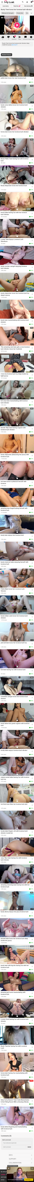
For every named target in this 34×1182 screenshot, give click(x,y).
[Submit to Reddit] (26, 18)
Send (29, 1147)
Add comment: (6, 1140)
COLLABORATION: (15, 1163)
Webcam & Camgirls (8, 13)
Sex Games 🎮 (28, 6)
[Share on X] (30, 18)
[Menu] (27, 2)
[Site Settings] (31, 2)
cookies (3, 1174)
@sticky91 (15, 45)
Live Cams (6, 6)
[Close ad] (32, 1168)
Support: (12, 1159)
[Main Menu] (2, 2)
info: (11, 1155)
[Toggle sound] (8, 1168)
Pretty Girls (20, 13)
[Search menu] (23, 2)
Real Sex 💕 (17, 6)
